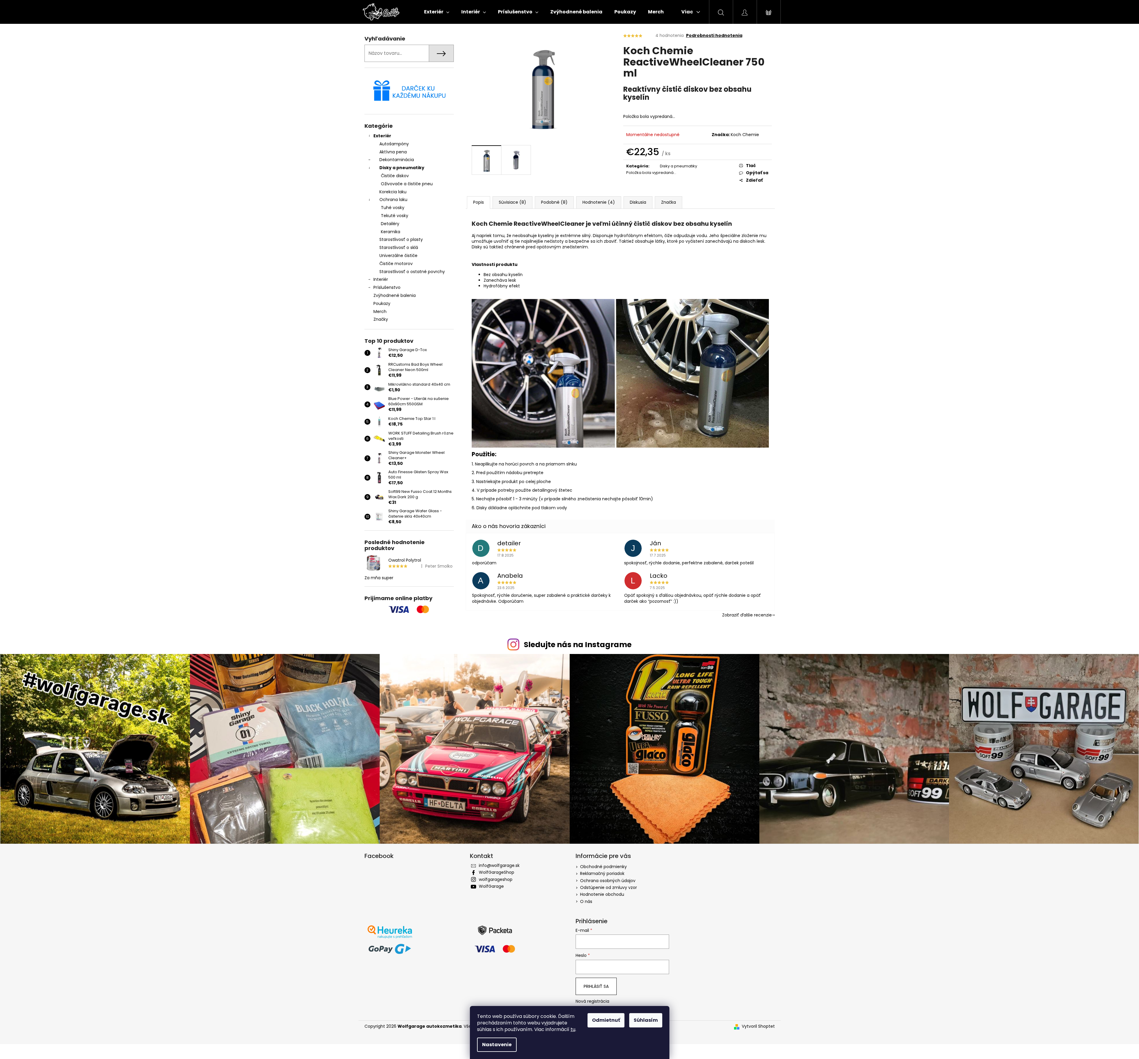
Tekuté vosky (394, 216)
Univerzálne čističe (398, 255)
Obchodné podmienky (603, 867)
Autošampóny (394, 144)
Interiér (380, 279)
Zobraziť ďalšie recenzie (747, 615)
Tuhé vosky (392, 208)
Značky (380, 319)
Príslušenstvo (387, 287)
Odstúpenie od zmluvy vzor (608, 887)
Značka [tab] (668, 202)
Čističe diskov (395, 176)
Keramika (390, 232)
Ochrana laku (393, 200)
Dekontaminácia (396, 160)
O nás (586, 901)
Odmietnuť (606, 1020)
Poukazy (381, 303)
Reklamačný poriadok (602, 873)
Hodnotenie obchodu (602, 894)
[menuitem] (436, 12)
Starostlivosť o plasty (401, 239)
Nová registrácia (592, 1001)
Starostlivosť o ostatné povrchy (412, 272)
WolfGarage (491, 886)
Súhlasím (646, 1020)
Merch (380, 311)
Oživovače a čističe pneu (407, 184)
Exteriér (382, 136)
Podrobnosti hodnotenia (714, 35)
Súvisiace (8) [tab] (512, 202)
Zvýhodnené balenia (394, 295)
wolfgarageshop (495, 879)
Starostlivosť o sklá (398, 247)
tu (573, 1029)
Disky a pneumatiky (401, 168)
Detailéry (390, 224)
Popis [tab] (478, 202)
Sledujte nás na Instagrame (578, 644)
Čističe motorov (396, 264)
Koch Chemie (745, 135)
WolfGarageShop (496, 872)
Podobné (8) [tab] (554, 202)
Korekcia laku (392, 192)
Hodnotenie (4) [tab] (598, 202)
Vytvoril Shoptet (758, 1026)
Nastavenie (497, 1044)
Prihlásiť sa (596, 986)
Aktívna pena (393, 152)
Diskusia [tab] (638, 202)
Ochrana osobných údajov (607, 881)
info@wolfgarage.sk (499, 865)
